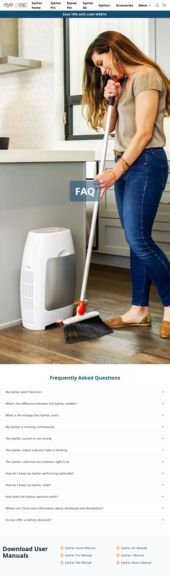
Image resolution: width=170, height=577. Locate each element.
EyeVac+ (105, 5)
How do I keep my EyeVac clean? (28, 485)
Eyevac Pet (72, 5)
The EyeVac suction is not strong (28, 438)
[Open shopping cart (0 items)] (164, 5)
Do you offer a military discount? (28, 520)
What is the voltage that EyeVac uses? (32, 415)
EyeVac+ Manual (132, 555)
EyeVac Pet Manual (78, 563)
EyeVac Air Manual (134, 548)
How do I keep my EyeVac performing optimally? (39, 473)
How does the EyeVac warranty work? (31, 497)
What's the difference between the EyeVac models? (41, 404)
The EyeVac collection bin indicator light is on (37, 462)
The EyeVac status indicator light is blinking (36, 450)
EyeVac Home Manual (80, 548)
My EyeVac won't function (23, 392)
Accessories (124, 5)
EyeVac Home (37, 5)
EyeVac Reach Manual (136, 563)
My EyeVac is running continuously (29, 427)
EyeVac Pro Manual (78, 555)
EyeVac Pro (56, 5)
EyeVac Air (88, 5)
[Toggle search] (157, 5)
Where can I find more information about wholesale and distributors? (54, 508)
